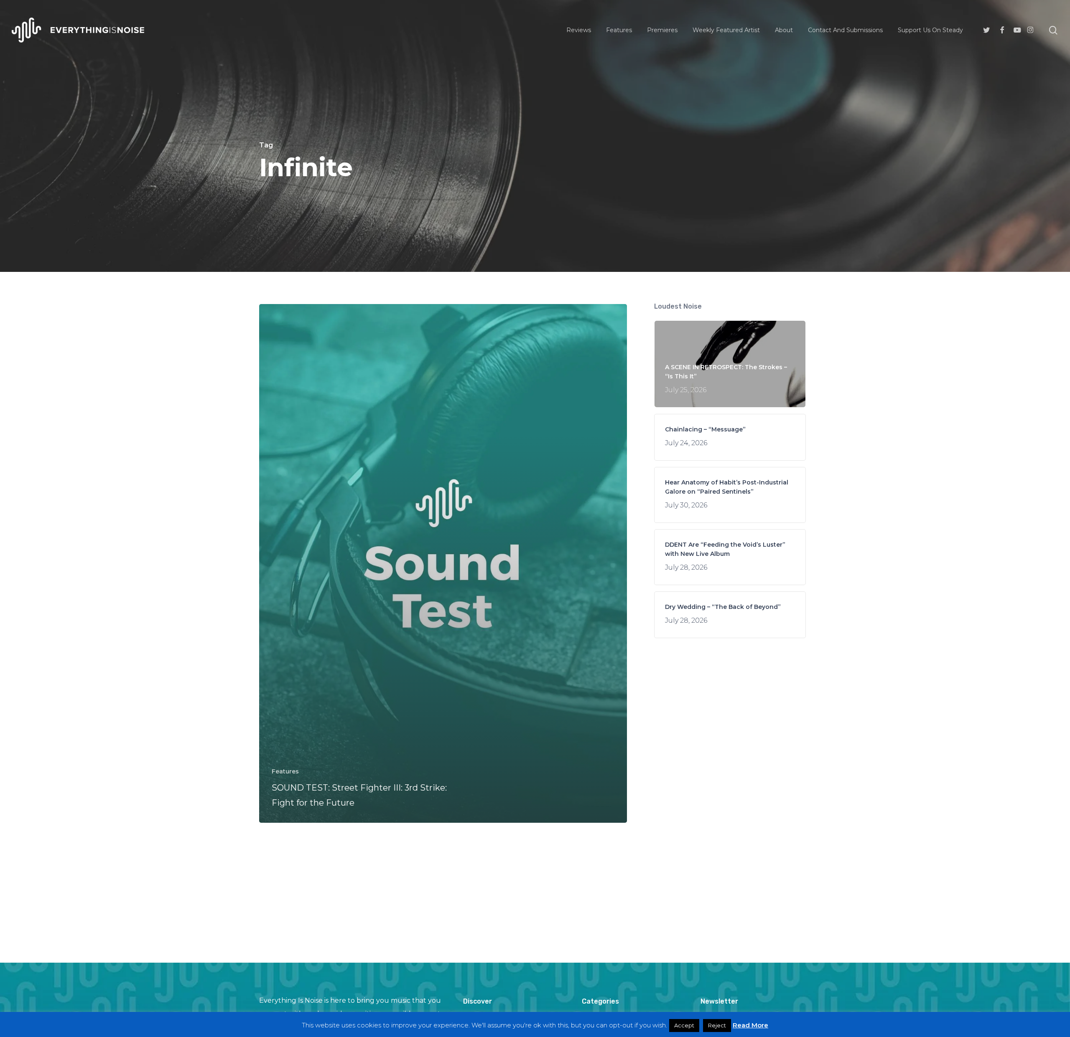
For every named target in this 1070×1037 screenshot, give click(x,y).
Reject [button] (717, 1025)
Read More (750, 1025)
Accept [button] (684, 1025)
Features (285, 771)
